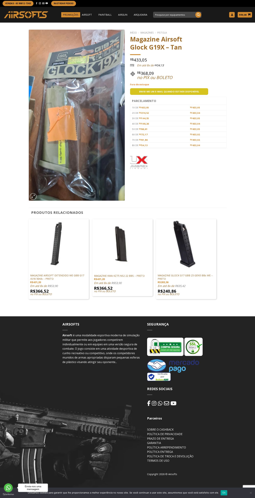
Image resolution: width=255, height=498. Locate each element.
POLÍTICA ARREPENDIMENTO (166, 447)
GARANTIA (154, 443)
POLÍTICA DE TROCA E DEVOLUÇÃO (170, 456)
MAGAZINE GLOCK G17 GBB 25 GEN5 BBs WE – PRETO (185, 277)
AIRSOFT (87, 14)
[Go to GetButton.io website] (8, 494)
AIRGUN (122, 14)
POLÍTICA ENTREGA (160, 452)
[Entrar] (232, 15)
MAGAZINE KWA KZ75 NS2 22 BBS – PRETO (119, 275)
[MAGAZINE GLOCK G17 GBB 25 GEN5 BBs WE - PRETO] (186, 243)
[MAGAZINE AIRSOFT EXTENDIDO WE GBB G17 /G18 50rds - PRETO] (58, 243)
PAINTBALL (105, 14)
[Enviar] (198, 15)
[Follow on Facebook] (37, 3)
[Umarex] (138, 162)
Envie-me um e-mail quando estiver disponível (169, 91)
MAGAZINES (147, 32)
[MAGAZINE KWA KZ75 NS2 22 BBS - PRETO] (122, 243)
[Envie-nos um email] (43, 3)
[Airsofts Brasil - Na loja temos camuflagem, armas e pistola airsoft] (26, 14)
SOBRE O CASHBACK (160, 429)
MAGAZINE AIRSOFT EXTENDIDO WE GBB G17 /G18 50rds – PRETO (57, 277)
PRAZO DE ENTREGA (160, 439)
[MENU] (58, 14)
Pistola (162, 32)
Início (133, 32)
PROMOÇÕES (70, 14)
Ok (224, 492)
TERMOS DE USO (158, 461)
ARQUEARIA (140, 14)
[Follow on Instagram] (40, 3)
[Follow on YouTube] (47, 3)
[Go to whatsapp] (8, 487)
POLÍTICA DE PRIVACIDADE (164, 434)
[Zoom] (33, 196)
